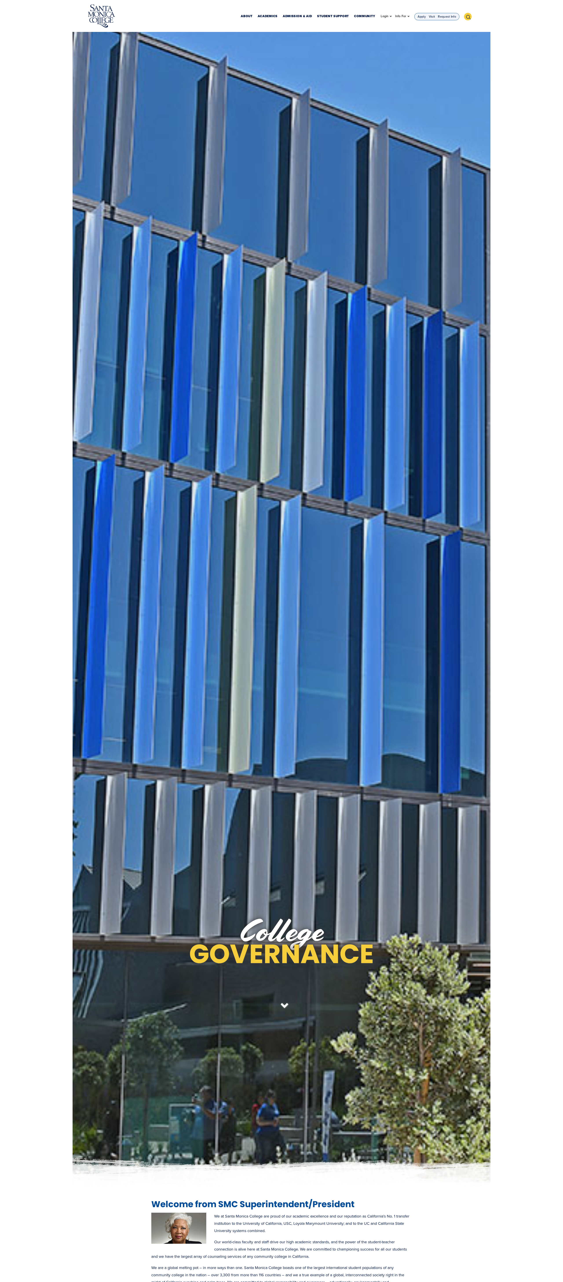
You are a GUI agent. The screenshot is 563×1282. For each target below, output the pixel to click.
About (246, 16)
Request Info (447, 16)
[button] (469, 16)
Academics (268, 16)
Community (364, 16)
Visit (432, 16)
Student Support (333, 16)
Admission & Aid (297, 16)
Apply (422, 16)
